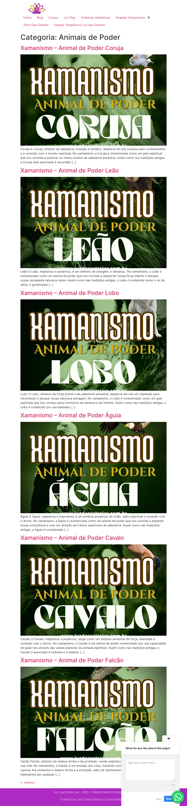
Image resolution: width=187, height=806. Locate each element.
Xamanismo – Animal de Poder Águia (70, 415)
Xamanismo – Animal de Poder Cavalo (72, 537)
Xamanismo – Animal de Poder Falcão (71, 660)
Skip (158, 798)
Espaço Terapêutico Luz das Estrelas (79, 25)
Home (27, 17)
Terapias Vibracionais (130, 17)
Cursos (53, 17)
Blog (40, 17)
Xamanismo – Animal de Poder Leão (69, 170)
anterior (27, 782)
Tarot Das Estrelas (36, 25)
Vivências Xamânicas (95, 17)
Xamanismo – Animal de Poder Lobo (69, 292)
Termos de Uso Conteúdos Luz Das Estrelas (93, 799)
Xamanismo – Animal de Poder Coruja (71, 47)
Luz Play (69, 17)
